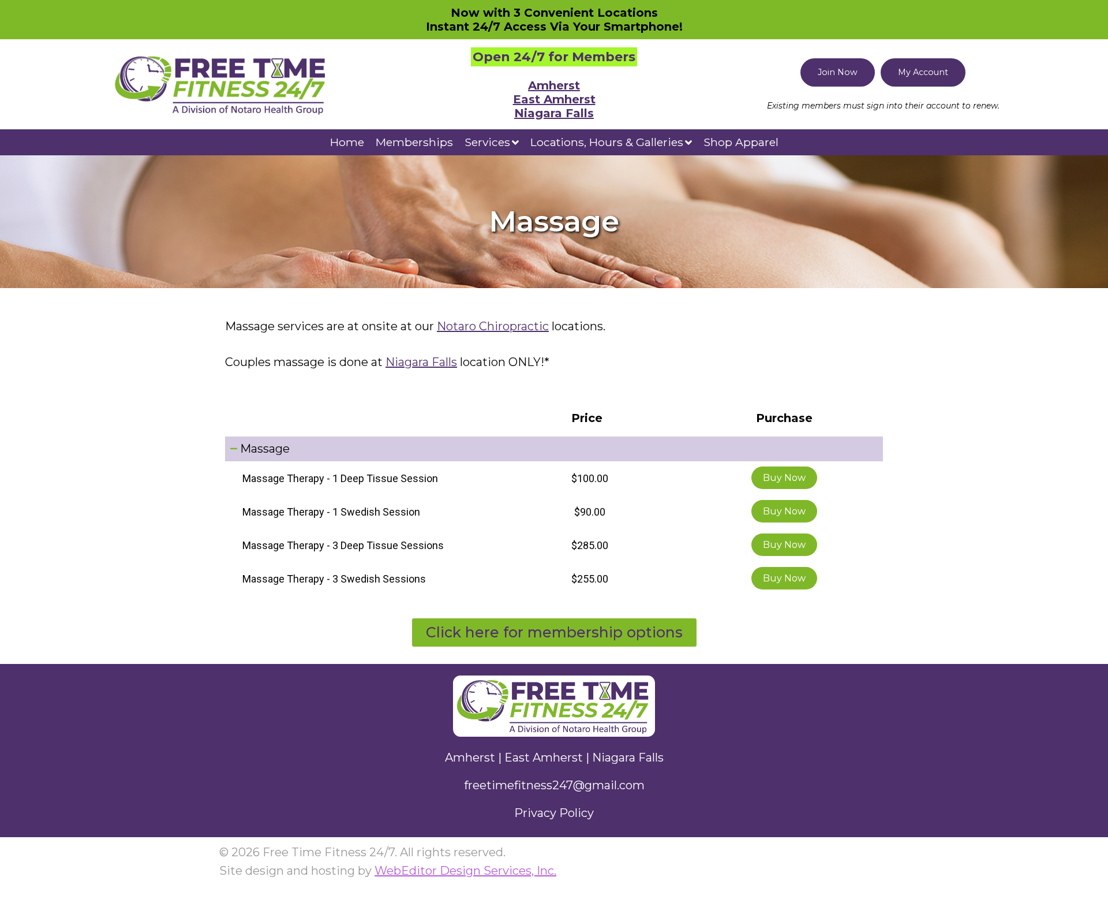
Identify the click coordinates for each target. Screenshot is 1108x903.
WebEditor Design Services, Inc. (465, 871)
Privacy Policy (554, 813)
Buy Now (784, 477)
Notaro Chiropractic (493, 326)
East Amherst (554, 99)
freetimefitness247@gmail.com (554, 785)
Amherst (554, 85)
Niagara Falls (554, 113)
